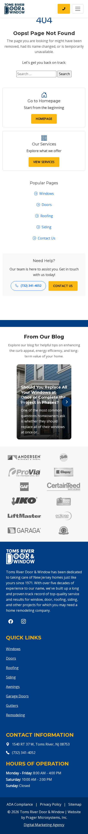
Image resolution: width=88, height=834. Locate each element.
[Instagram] (23, 621)
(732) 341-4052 (30, 286)
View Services (44, 162)
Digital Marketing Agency (44, 824)
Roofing (46, 215)
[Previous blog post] (21, 402)
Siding (46, 227)
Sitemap (74, 804)
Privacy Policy (50, 804)
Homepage (44, 119)
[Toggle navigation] (78, 9)
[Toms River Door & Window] (14, 9)
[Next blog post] (66, 402)
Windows (46, 193)
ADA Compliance (20, 804)
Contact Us (46, 238)
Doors (47, 204)
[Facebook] (10, 621)
